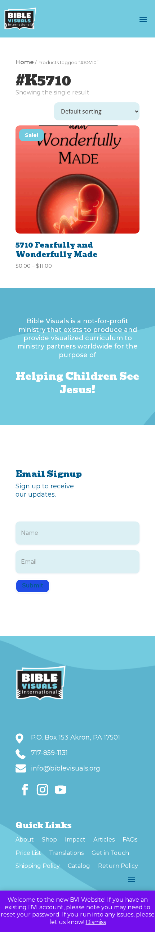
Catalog (79, 865)
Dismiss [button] (96, 922)
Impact (75, 839)
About (24, 839)
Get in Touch (110, 852)
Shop (49, 839)
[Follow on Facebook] (25, 789)
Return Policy (118, 865)
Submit (32, 585)
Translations (66, 852)
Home (24, 62)
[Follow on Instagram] (42, 789)
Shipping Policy (37, 865)
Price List (28, 852)
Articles (104, 839)
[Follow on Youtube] (60, 789)
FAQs (130, 839)
